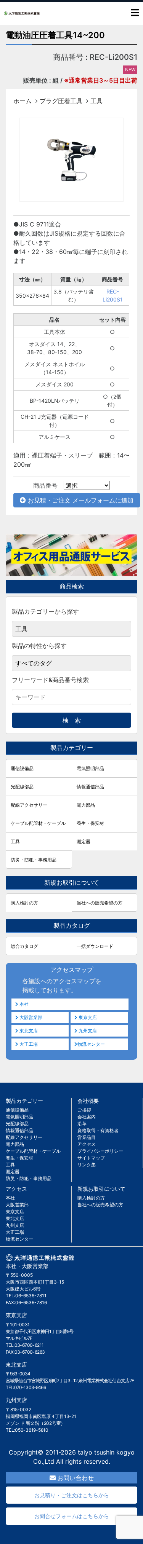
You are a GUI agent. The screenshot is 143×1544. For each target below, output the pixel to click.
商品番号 (45, 485)
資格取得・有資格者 (98, 1130)
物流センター (91, 1044)
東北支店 (28, 1031)
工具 (96, 101)
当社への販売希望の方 (99, 903)
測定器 (83, 841)
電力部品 (86, 805)
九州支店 (87, 1031)
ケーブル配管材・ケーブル (38, 823)
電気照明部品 (90, 768)
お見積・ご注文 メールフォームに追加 (79, 500)
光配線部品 (22, 787)
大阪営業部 (30, 1017)
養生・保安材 (90, 823)
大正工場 (28, 1044)
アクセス (86, 1144)
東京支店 (87, 1017)
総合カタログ (24, 946)
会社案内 (86, 1117)
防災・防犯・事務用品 (33, 860)
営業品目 (86, 1137)
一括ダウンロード (95, 946)
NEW (130, 69)
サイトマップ (91, 1158)
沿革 (82, 1123)
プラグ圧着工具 (61, 101)
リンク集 (86, 1165)
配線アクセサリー (29, 805)
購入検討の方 (24, 903)
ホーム (22, 101)
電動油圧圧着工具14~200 (55, 35)
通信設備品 (22, 768)
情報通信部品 (90, 787)
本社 (23, 1004)
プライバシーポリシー (100, 1151)
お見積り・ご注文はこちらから (71, 1495)
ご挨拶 (84, 1110)
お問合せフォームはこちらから (71, 1516)
